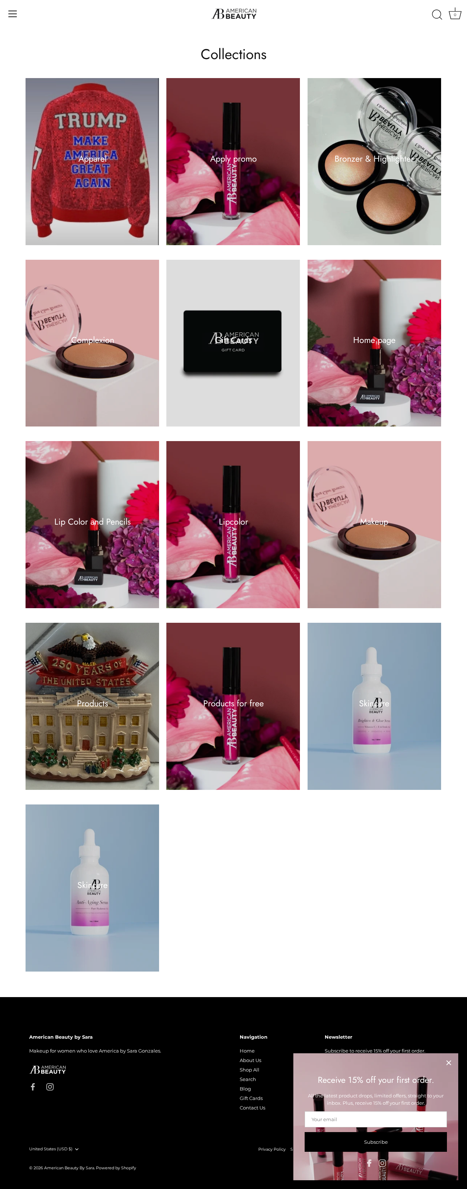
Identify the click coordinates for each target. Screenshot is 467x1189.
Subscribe (376, 1142)
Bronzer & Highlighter (374, 158)
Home (247, 1051)
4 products (374, 349)
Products (92, 703)
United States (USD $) (51, 1149)
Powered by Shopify (116, 1167)
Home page (374, 340)
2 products (374, 167)
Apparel (92, 158)
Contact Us (252, 1108)
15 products (92, 167)
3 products (92, 530)
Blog (245, 1089)
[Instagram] (382, 1162)
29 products (92, 712)
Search (248, 1079)
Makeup (374, 521)
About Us (250, 1060)
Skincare (374, 703)
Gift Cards (233, 340)
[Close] (449, 1063)
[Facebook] (369, 1162)
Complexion (92, 340)
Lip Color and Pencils (92, 521)
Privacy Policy (272, 1149)
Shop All (249, 1070)
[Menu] (13, 14)
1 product (92, 349)
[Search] (437, 15)
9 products (233, 167)
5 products (374, 530)
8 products (233, 712)
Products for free (233, 703)
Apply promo (233, 158)
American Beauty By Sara (69, 1167)
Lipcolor (233, 521)
